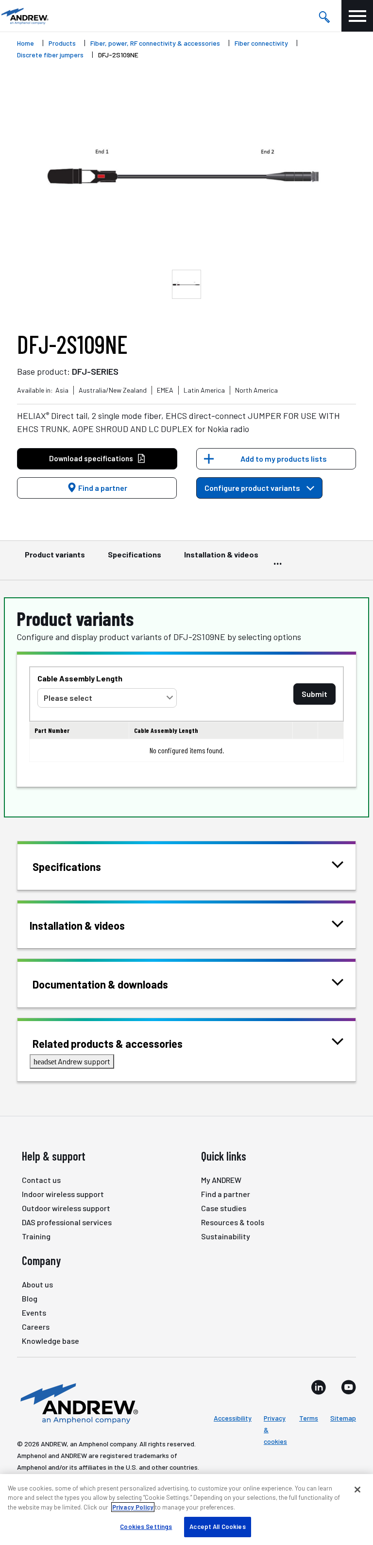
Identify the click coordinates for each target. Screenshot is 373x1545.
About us (37, 1284)
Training (36, 1236)
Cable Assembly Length (79, 678)
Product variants (55, 554)
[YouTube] (348, 1387)
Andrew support (72, 1061)
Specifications (134, 554)
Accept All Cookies (217, 1526)
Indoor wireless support (63, 1193)
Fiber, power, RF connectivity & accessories (155, 43)
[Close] (357, 1489)
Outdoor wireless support (66, 1208)
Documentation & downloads (100, 984)
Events (34, 1312)
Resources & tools (232, 1222)
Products (62, 43)
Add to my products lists (283, 458)
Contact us (41, 1179)
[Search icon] (324, 16)
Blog (29, 1298)
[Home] (77, 1402)
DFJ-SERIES (95, 371)
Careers (36, 1326)
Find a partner (102, 487)
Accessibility (233, 1418)
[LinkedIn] (318, 1387)
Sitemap (343, 1418)
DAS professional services (67, 1222)
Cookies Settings (146, 1526)
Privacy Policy (132, 1507)
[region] (186, 1509)
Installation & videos (221, 554)
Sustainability (225, 1236)
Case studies (223, 1208)
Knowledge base (50, 1340)
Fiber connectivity (261, 43)
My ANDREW (221, 1179)
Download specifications (91, 458)
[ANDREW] (24, 16)
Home (25, 43)
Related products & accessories (108, 1043)
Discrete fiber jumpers (50, 55)
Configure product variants (253, 487)
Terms (308, 1418)
